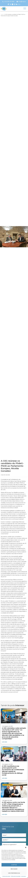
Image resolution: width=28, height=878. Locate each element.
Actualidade (7, 710)
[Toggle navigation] (24, 9)
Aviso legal (23, 876)
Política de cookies (6, 876)
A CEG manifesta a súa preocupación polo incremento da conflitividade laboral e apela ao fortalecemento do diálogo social (13, 770)
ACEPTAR (14, 864)
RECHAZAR (14, 869)
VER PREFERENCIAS (14, 873)
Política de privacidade (15, 876)
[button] (26, 847)
